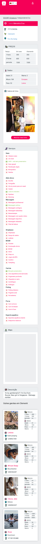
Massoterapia (12, 213)
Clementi (11, 34)
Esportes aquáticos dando (16, 318)
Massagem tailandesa (15, 210)
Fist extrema (12, 295)
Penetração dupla (13, 167)
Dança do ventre (13, 235)
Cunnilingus (12, 282)
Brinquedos (12, 169)
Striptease (11, 232)
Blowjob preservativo (15, 271)
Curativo (10, 260)
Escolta (10, 181)
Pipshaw (11, 194)
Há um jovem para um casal (17, 186)
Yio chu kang (12, 39)
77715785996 (12, 29)
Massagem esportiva (15, 219)
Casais (10, 189)
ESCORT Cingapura (10, 18)
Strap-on (11, 254)
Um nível (11, 159)
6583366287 (12, 472)
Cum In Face (12, 309)
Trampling (11, 262)
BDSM (10, 249)
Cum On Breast (13, 306)
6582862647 (12, 505)
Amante (10, 243)
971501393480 (13, 538)
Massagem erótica (14, 205)
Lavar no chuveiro (13, 191)
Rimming (11, 197)
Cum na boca (12, 304)
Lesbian (10, 238)
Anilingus (11, 284)
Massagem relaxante (14, 221)
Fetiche (10, 172)
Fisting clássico (13, 290)
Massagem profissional (15, 202)
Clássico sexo (12, 156)
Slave (10, 252)
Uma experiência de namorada (18, 274)
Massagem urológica (15, 208)
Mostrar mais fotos (20, 137)
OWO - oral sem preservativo (17, 161)
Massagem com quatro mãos (17, 216)
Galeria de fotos (12, 91)
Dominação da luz (14, 246)
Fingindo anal (12, 293)
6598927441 (12, 439)
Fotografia (11, 183)
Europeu (24, 79)
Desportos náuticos (14, 320)
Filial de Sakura (13, 224)
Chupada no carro (14, 279)
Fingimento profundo (15, 276)
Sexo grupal (12, 164)
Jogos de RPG (12, 257)
